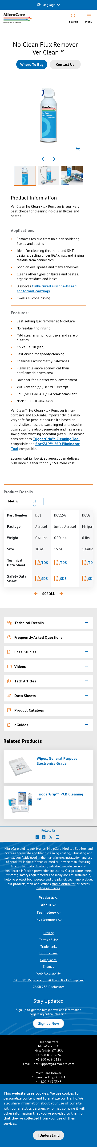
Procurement (49, 953)
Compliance (48, 960)
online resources (48, 888)
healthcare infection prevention (27, 871)
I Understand (49, 1135)
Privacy (49, 933)
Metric (15, 501)
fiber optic (18, 866)
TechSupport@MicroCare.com (53, 1064)
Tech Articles (25, 681)
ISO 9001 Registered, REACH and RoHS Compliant (48, 980)
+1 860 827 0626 (48, 1055)
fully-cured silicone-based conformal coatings (47, 288)
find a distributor (64, 884)
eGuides (21, 724)
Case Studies (25, 652)
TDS (44, 562)
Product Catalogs (29, 710)
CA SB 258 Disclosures (49, 987)
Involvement (46, 919)
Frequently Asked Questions (38, 637)
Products (46, 897)
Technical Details (29, 622)
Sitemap (48, 966)
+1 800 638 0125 (48, 1059)
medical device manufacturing (69, 862)
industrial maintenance (64, 866)
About (46, 904)
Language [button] (49, 5)
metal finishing (37, 866)
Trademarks (48, 946)
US (38, 501)
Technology (46, 912)
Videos (20, 666)
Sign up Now (48, 1023)
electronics (39, 862)
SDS (44, 578)
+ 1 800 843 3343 (49, 1082)
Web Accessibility (48, 973)
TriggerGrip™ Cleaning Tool (56, 438)
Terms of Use (48, 940)
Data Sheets (25, 695)
